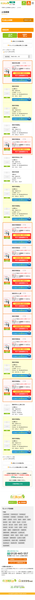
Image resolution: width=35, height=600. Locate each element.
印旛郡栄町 (23, 530)
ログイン (24, 4)
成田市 (24, 519)
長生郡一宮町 (15, 540)
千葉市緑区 (13, 517)
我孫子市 (5, 524)
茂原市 (12, 535)
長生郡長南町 (6, 545)
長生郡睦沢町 (22, 540)
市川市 (26, 517)
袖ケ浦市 (11, 527)
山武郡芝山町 (21, 532)
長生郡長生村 (6, 543)
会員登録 (28, 4)
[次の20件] (11, 52)
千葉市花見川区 (14, 514)
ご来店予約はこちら (17, 484)
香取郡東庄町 (13, 537)
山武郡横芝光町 (6, 540)
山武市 (26, 535)
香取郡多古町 (14, 532)
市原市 (14, 522)
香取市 (9, 530)
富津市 (20, 524)
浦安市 (25, 524)
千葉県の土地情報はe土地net (8, 7)
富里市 (4, 530)
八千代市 (24, 522)
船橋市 (4, 519)
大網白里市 (5, 537)
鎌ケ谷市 (11, 524)
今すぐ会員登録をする (21, 74)
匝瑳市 (21, 535)
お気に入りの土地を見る (18, 41)
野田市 (19, 519)
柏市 (10, 522)
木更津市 (10, 519)
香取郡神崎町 (6, 532)
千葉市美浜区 (20, 517)
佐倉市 (28, 519)
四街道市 (5, 527)
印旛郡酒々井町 (16, 530)
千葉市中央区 (6, 514)
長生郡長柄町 (21, 543)
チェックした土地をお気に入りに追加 (18, 45)
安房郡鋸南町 (6, 535)
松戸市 (15, 519)
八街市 (15, 527)
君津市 (15, 524)
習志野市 (5, 522)
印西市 (20, 527)
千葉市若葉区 (6, 517)
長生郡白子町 (14, 543)
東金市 (16, 535)
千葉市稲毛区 (22, 514)
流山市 (18, 522)
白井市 (25, 527)
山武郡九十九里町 (21, 537)
